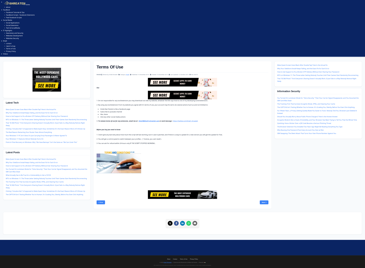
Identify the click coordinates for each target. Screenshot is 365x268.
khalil (127, 74)
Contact (175, 259)
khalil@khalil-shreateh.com (149, 121)
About (168, 259)
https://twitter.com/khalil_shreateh (185, 121)
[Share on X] (170, 223)
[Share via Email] (194, 223)
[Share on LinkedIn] (182, 223)
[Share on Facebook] (176, 223)
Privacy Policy (194, 259)
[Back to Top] (361, 264)
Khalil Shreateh (168, 262)
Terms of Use (183, 259)
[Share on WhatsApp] (188, 223)
